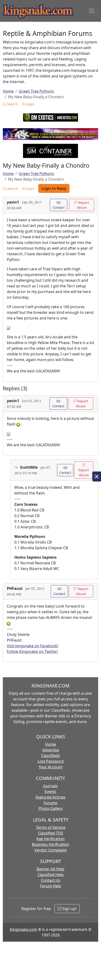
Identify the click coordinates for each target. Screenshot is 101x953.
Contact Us (50, 880)
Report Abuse (83, 205)
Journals (50, 785)
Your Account (50, 767)
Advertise (50, 750)
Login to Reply (53, 188)
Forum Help (50, 886)
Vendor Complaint (50, 850)
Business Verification (50, 844)
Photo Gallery (51, 808)
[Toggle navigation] (91, 11)
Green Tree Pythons (36, 91)
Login (30, 104)
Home (8, 91)
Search (12, 104)
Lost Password (51, 761)
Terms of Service (50, 827)
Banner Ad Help (50, 869)
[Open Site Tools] (96, 476)
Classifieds (50, 755)
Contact (59, 207)
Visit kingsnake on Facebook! (32, 645)
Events (50, 791)
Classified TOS (50, 833)
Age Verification (50, 838)
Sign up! (69, 908)
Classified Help (51, 874)
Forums (50, 802)
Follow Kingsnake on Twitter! (32, 651)
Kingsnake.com (23, 929)
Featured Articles (50, 797)
